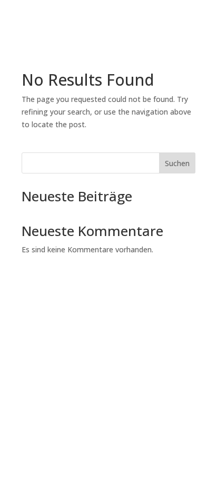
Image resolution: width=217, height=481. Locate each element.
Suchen (177, 163)
